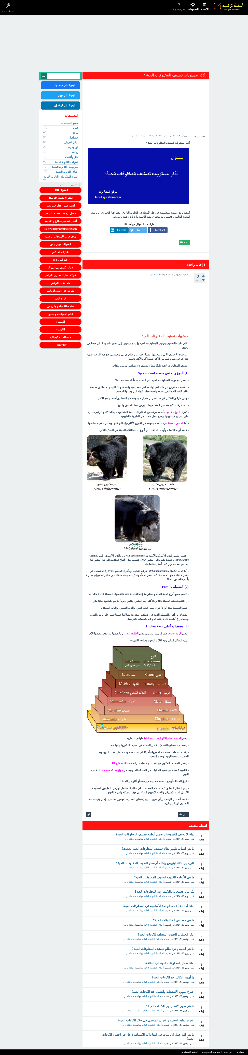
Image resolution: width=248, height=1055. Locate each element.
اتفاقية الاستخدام (189, 1052)
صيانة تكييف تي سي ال (60, 267)
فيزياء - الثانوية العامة (66, 162)
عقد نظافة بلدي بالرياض (60, 306)
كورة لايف (60, 298)
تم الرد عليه (184, 274)
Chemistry (60, 344)
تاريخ (75, 132)
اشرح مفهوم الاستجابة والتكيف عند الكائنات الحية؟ (162, 991)
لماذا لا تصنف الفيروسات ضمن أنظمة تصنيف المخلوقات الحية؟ (155, 834)
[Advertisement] (124, 44)
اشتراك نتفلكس (60, 252)
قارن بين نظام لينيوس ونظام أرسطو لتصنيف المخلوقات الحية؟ (155, 863)
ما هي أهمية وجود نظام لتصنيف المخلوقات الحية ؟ (162, 948)
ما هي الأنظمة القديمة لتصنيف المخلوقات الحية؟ (164, 877)
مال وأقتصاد (71, 157)
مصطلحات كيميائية (60, 337)
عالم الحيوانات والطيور (60, 314)
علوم (75, 127)
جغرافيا (74, 137)
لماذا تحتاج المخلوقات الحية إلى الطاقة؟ (169, 963)
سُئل (188, 135)
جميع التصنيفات (69, 123)
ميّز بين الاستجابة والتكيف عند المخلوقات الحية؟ (164, 891)
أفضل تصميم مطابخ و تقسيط (60, 221)
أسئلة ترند (129, 839)
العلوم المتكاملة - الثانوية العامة (61, 176)
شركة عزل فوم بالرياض (60, 290)
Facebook (160, 230)
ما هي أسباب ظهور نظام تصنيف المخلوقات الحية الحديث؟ (157, 848)
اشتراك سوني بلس (60, 244)
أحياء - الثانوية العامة (154, 135)
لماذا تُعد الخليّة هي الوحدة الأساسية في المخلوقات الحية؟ (158, 906)
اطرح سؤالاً (179, 9)
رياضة (75, 152)
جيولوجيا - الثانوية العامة (65, 166)
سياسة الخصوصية (211, 1052)
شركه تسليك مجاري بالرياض (60, 275)
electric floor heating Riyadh (60, 228)
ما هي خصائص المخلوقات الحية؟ (173, 920)
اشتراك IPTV (60, 259)
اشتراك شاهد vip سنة (61, 197)
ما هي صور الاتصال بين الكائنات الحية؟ (170, 1006)
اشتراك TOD (60, 190)
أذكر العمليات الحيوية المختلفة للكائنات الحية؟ (165, 934)
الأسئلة (205, 9)
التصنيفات (193, 9)
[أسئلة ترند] (228, 7)
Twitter (141, 230)
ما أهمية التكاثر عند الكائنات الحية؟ (172, 977)
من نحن (228, 1052)
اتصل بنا (240, 1052)
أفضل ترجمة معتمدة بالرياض (60, 213)
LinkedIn (121, 230)
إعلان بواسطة (68, 185)
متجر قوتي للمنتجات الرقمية (60, 236)
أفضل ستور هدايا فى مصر (60, 205)
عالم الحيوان (71, 142)
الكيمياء (60, 321)
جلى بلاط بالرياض (60, 283)
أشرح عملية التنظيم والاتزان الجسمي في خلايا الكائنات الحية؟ (155, 1020)
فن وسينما (72, 147)
